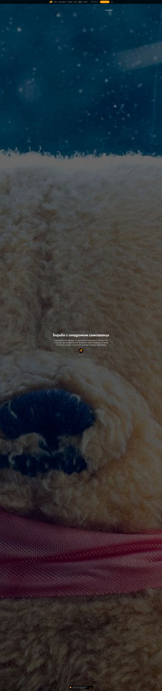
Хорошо (91, 688)
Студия (75, 1)
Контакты (85, 1)
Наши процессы (62, 1)
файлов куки (82, 687)
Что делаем (70, 1)
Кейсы (55, 1)
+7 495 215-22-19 (94, 1)
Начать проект (104, 1)
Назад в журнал (109, 10)
